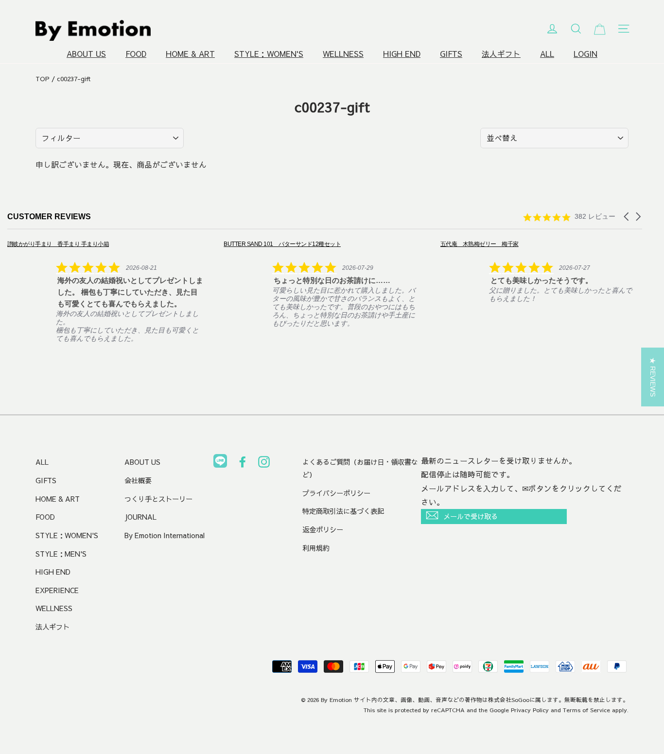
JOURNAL (140, 517)
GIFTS (451, 54)
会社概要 (138, 480)
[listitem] (105, 291)
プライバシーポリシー (336, 493)
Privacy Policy (530, 710)
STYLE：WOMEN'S (268, 54)
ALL (547, 54)
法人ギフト (501, 54)
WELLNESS (343, 54)
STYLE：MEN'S (61, 554)
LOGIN (585, 54)
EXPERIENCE (57, 590)
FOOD (135, 54)
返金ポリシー (322, 529)
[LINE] (220, 463)
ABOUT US (86, 54)
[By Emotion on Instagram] (264, 464)
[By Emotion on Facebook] (242, 464)
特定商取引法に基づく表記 (343, 511)
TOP (42, 78)
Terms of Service (586, 710)
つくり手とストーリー (158, 499)
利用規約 (316, 548)
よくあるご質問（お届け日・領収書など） (360, 468)
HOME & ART (190, 54)
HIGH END (401, 54)
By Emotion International (164, 535)
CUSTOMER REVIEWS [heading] (49, 216)
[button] (627, 216)
